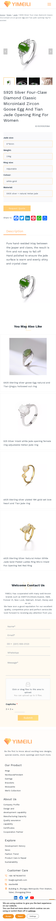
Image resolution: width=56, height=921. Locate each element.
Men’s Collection (13, 790)
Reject (20, 916)
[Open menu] (49, 4)
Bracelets (9, 783)
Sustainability (11, 862)
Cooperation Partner (13, 832)
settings (31, 911)
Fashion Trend (12, 854)
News (7, 850)
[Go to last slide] (5, 51)
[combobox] (9, 644)
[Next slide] (51, 51)
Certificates (9, 828)
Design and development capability (14, 810)
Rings (7, 771)
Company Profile (11, 804)
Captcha (12, 704)
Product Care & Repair (15, 858)
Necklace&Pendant (14, 775)
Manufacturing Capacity (14, 816)
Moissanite (10, 787)
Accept (8, 916)
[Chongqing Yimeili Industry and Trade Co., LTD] (17, 4)
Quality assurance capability (12, 822)
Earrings (8, 779)
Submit (28, 717)
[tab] (14, 231)
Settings (33, 916)
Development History (15, 846)
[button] (9, 81)
